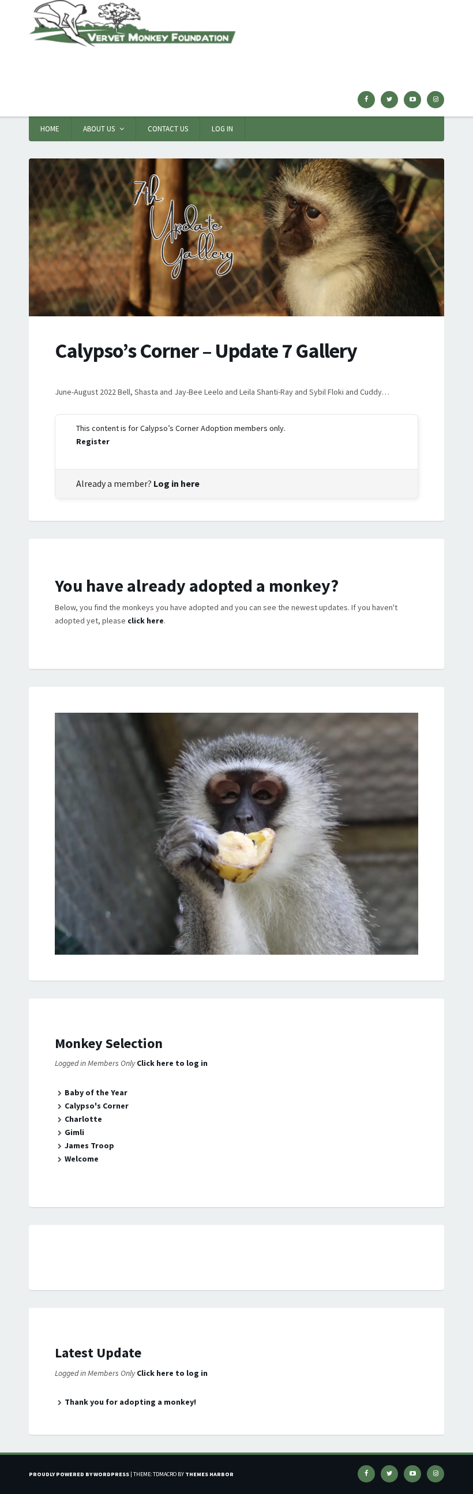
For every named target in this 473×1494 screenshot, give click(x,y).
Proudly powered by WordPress (79, 1474)
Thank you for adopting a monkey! (130, 1402)
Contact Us (168, 129)
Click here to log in (172, 1063)
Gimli (74, 1132)
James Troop (89, 1145)
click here (145, 620)
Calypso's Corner (97, 1105)
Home (49, 129)
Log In (222, 129)
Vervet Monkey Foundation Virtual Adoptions (187, 60)
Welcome (82, 1158)
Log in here (176, 483)
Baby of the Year (96, 1092)
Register (93, 441)
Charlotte (83, 1119)
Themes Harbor (209, 1474)
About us (99, 129)
